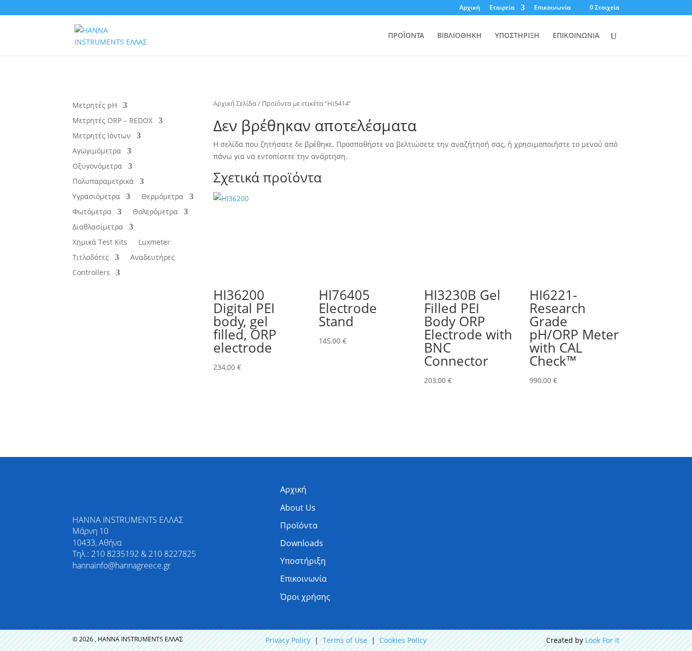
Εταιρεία (502, 8)
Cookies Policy (403, 640)
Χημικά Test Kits (99, 243)
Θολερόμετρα (155, 212)
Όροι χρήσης (305, 596)
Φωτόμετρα (91, 212)
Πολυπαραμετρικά (103, 182)
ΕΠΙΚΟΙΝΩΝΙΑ (576, 36)
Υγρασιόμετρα (96, 197)
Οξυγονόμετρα (97, 167)
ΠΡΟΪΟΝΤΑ (406, 36)
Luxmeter (154, 243)
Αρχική (469, 8)
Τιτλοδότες (90, 258)
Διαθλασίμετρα (97, 227)
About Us (298, 507)
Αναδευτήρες (152, 258)
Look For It (602, 640)
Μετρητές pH (94, 106)
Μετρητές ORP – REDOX (112, 121)
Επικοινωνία (552, 8)
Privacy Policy (288, 640)
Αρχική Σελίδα (234, 103)
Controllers (91, 273)
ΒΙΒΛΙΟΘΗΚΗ (459, 36)
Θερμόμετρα (162, 197)
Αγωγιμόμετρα (96, 151)
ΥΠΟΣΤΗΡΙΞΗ (517, 36)
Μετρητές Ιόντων (101, 136)
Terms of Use (345, 640)
